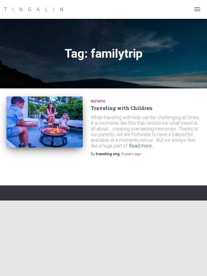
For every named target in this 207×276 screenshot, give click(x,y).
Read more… (142, 146)
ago (131, 154)
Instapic (98, 101)
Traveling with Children (122, 108)
